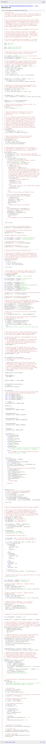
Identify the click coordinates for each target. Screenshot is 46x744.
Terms (14, 742)
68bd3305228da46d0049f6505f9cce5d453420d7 (21, 6)
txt (41, 742)
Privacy (10, 742)
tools (36, 6)
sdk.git (6, 6)
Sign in (43, 1)
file (26, 10)
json (44, 742)
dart (2, 6)
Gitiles (7, 742)
